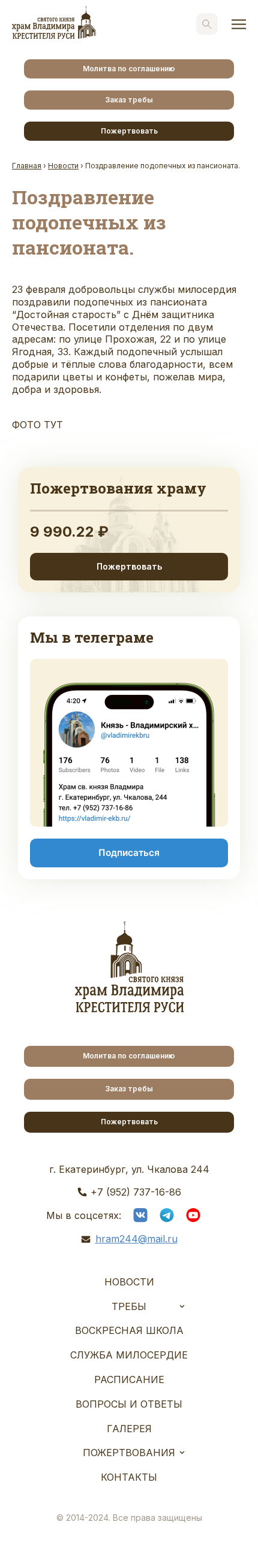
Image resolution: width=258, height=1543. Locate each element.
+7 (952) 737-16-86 (136, 1192)
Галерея (129, 1429)
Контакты (129, 1477)
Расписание (129, 1379)
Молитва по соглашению (129, 68)
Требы (129, 1306)
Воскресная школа (129, 1330)
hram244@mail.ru (136, 1239)
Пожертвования (129, 1453)
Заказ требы (129, 99)
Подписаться (129, 852)
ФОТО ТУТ (37, 425)
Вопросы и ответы (129, 1404)
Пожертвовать (129, 130)
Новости (129, 1282)
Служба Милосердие (129, 1355)
